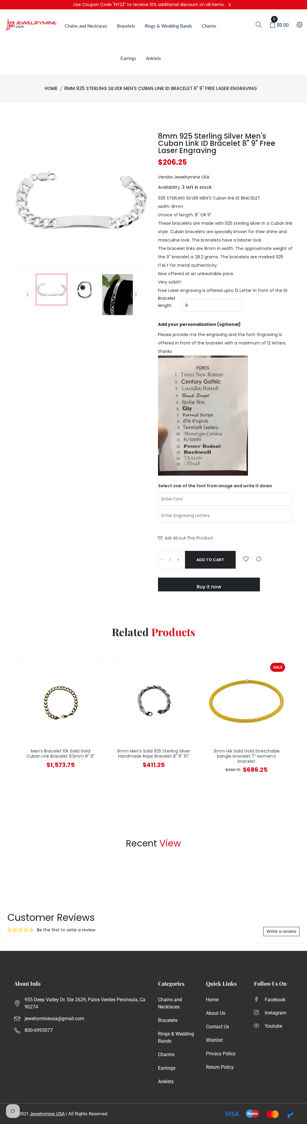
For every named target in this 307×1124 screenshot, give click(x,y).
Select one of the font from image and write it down (215, 486)
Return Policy (220, 1067)
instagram (275, 1013)
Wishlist (214, 1040)
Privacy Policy (221, 1053)
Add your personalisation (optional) (199, 324)
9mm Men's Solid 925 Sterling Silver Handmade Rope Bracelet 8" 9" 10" (153, 753)
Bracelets (126, 26)
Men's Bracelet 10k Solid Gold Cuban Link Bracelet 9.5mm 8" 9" (60, 753)
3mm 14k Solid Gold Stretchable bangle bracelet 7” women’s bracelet (246, 756)
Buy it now (209, 586)
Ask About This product (189, 538)
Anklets (153, 58)
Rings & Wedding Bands (168, 26)
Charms (209, 26)
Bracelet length (166, 301)
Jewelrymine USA (47, 1113)
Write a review (281, 931)
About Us (215, 1013)
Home (51, 88)
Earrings (128, 58)
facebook (275, 999)
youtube (273, 1026)
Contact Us (217, 1026)
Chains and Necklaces (86, 26)
